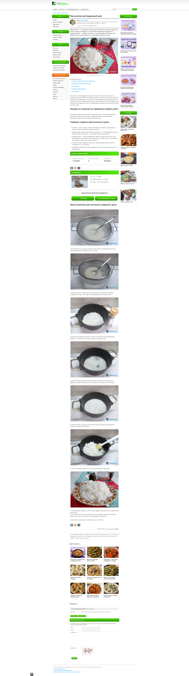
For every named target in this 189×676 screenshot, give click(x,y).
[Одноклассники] (75, 168)
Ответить (82, 616)
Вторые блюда (64, 12)
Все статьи (62, 9)
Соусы (54, 94)
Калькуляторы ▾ (84, 9)
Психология (56, 26)
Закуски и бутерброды (58, 87)
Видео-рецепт (75, 91)
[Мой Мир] (79, 168)
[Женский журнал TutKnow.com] (60, 3)
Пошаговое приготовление (78, 88)
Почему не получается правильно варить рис (83, 81)
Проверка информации (67, 670)
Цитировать (74, 616)
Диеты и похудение (57, 22)
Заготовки (55, 91)
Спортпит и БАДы (57, 37)
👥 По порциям (83, 198)
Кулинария (59, 12)
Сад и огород (56, 57)
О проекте (55, 668)
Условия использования (76, 671)
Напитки (55, 98)
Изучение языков (57, 52)
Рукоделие (55, 50)
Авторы (59, 668)
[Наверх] (31, 674)
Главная (55, 9)
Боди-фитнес (56, 24)
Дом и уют (55, 48)
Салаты (55, 85)
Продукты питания (57, 35)
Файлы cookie (68, 671)
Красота (55, 19)
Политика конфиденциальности (59, 671)
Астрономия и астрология (59, 65)
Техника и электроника (58, 67)
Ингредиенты (75, 86)
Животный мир (56, 54)
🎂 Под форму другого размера (106, 198)
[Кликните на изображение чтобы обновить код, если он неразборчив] (88, 653)
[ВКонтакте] (71, 168)
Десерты (55, 96)
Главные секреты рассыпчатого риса (81, 83)
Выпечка (55, 89)
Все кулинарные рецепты (72, 9)
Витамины (55, 39)
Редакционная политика (58, 670)
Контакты (63, 668)
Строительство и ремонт (59, 70)
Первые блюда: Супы (58, 80)
